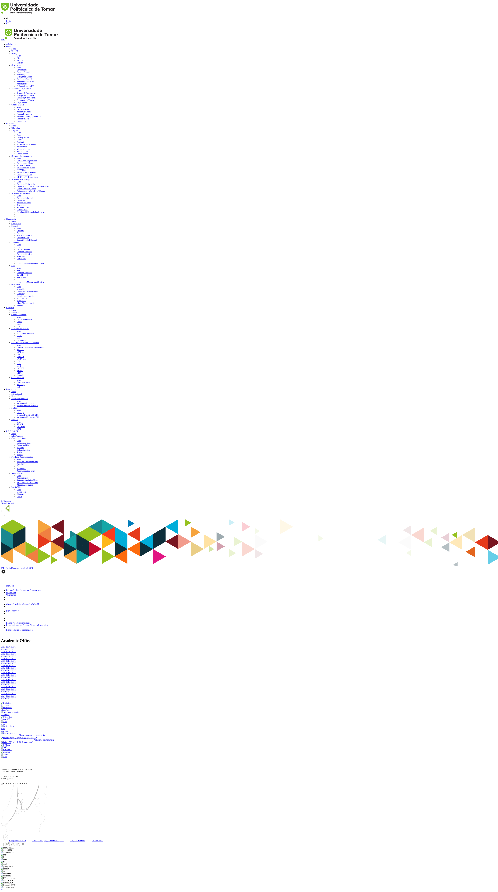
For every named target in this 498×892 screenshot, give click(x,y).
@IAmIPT (15, 284)
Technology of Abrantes (26, 98)
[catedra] (5, 754)
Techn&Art (21, 340)
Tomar (19, 496)
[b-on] (4, 756)
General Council (23, 72)
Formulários (11, 592)
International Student (19, 398)
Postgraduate (22, 147)
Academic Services (24, 235)
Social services (23, 207)
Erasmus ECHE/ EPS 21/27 (28, 415)
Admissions (11, 44)
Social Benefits (23, 275)
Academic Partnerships (20, 179)
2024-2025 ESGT (8, 696)
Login (8, 21)
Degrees (14, 130)
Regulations (21, 205)
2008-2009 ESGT (8, 659)
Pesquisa (7, 501)
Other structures (17, 377)
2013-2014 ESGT (8, 670)
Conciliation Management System (30, 263)
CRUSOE (21, 426)
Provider (20, 233)
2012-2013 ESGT (8, 668)
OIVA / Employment (25, 303)
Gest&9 (20, 375)
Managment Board (24, 77)
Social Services (23, 119)
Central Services (23, 249)
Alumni (20, 305)
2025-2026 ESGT (8, 698)
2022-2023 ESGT (8, 691)
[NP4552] (5, 745)
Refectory (21, 464)
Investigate (21, 256)
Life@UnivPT (12, 431)
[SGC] (4, 747)
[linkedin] (18, 845)
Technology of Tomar (25, 100)
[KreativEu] (6, 749)
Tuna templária (23, 445)
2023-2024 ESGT (8, 693)
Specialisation (22, 154)
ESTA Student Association (27, 482)
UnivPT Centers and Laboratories (25, 343)
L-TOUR (20, 368)
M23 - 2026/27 (12, 611)
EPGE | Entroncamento (26, 172)
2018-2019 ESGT (8, 682)
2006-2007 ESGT (8, 656)
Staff (13, 266)
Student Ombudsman (25, 81)
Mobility (14, 408)
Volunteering (22, 298)
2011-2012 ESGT (8, 665)
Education (10, 123)
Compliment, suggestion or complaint (48, 840)
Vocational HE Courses (26, 144)
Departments (22, 102)
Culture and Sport (18, 438)
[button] (2, 890)
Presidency (21, 74)
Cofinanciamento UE (25, 86)
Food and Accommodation (22, 457)
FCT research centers (20, 329)
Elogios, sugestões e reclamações (19, 630)
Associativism (17, 473)
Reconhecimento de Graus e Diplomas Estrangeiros (27, 625)
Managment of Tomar (25, 95)
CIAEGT (20, 352)
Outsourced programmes (21, 156)
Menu (13, 49)
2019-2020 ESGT (8, 684)
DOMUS (20, 357)
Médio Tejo (16, 487)
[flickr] (23, 845)
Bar (18, 466)
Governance (16, 65)
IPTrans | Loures (23, 165)
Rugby (19, 452)
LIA (18, 326)
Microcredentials (23, 149)
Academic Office (24, 112)
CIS (18, 354)
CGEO (19, 336)
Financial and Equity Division (29, 116)
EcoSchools (21, 301)
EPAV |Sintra (22, 170)
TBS (18, 387)
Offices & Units (17, 105)
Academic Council (24, 79)
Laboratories (22, 121)
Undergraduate (23, 137)
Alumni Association (25, 485)
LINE (19, 366)
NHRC (20, 370)
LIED (19, 364)
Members (10, 586)
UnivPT (9, 46)
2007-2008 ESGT (8, 654)
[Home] (28, 14)
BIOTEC (20, 350)
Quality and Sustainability (27, 291)
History (14, 53)
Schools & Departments (21, 88)
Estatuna (20, 447)
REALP (14, 419)
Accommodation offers (26, 471)
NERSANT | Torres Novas (28, 177)
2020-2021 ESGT (8, 686)
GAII (19, 324)
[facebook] (3, 845)
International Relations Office (29, 417)
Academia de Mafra (25, 163)
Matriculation (22, 210)
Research (10, 308)
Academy (21, 384)
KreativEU (15, 396)
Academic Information (20, 193)
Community (11, 219)
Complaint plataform (17, 840)
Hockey (20, 454)
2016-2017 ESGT (8, 677)
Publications (22, 84)
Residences (21, 468)
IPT (3, 40)
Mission (20, 63)
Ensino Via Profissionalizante (18, 623)
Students (14, 226)
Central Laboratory (19, 315)
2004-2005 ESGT (8, 649)
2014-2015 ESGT (8, 672)
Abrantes (20, 494)
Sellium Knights (23, 450)
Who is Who (97, 840)
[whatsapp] (28, 845)
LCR (19, 361)
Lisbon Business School (26, 189)
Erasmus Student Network (27, 405)
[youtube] (13, 845)
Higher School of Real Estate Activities (33, 186)
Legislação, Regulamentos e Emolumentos (23, 590)
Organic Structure (77, 840)
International (11, 389)
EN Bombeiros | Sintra (26, 168)
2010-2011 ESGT (8, 663)
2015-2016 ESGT (8, 675)
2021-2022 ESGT (8, 689)
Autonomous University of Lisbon (31, 191)
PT (7, 23)
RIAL (19, 429)
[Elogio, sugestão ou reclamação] (8, 733)
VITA (19, 373)
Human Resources (24, 114)
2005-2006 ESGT (8, 652)
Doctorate (21, 142)
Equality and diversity (25, 296)
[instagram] (8, 845)
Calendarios (11, 595)
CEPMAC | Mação (24, 175)
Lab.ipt (19, 322)
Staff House (21, 259)
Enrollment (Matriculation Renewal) (31, 212)
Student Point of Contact (27, 240)
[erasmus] (5, 752)
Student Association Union (28, 480)
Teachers (15, 242)
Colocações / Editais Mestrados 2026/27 (22, 604)
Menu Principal (7, 503)
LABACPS (21, 359)
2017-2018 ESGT (8, 679)
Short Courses (22, 151)
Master (19, 140)
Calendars (21, 200)
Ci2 (18, 338)
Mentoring (21, 294)
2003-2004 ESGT (8, 647)
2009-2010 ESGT (8, 661)
